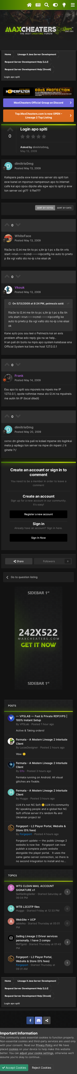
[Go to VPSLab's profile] (11, 718)
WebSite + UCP (26, 919)
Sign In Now (38, 537)
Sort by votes (45, 208)
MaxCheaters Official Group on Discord (38, 102)
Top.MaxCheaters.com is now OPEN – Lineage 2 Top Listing (38, 115)
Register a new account (38, 514)
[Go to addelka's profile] (11, 921)
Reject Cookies (41, 1067)
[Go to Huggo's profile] (11, 792)
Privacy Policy (44, 1045)
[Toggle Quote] (10, 303)
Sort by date (64, 208)
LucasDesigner (29, 747)
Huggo (24, 798)
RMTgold (21, 944)
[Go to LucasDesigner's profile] (11, 741)
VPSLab (24, 724)
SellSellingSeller (25, 893)
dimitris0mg (40, 147)
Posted (28, 168)
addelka (20, 923)
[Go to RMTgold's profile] (11, 938)
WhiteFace (23, 236)
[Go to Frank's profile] (8, 378)
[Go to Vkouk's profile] (8, 290)
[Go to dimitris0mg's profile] (8, 166)
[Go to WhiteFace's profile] (8, 238)
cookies (13, 1049)
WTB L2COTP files (27, 906)
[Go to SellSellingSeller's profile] (11, 887)
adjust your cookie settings (36, 1053)
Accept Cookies (15, 1067)
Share (20, 561)
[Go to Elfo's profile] (11, 764)
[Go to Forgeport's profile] (11, 828)
